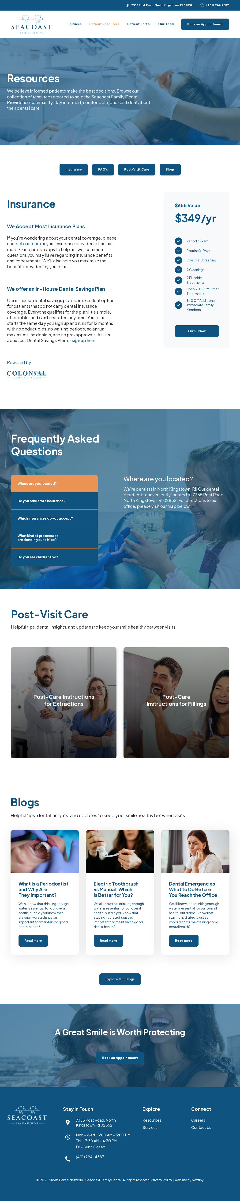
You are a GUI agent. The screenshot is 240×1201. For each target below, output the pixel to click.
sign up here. (84, 340)
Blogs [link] (170, 169)
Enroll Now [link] (197, 331)
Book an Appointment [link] (205, 24)
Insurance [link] (74, 169)
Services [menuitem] (150, 1127)
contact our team (24, 243)
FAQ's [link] (103, 169)
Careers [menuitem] (198, 1120)
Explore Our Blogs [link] (120, 979)
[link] (31, 23)
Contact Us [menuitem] (201, 1127)
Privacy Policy (161, 1180)
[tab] (54, 483)
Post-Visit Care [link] (136, 169)
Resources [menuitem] (151, 1120)
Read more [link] (44, 892)
